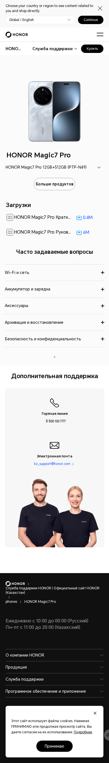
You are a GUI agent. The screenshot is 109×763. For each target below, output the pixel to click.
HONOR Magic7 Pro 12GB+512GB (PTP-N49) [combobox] (46, 167)
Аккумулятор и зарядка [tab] (27, 289)
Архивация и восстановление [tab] (34, 322)
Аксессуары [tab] (16, 305)
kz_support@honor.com (52, 464)
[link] (55, 217)
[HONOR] (19, 583)
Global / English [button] (21, 20)
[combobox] (13, 48)
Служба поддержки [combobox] (52, 48)
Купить (92, 49)
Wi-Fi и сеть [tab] (17, 272)
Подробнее (83, 732)
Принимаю (54, 746)
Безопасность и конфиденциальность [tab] (43, 338)
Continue (91, 20)
